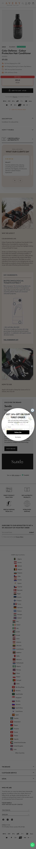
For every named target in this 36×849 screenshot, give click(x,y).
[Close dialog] (32, 410)
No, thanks (18, 437)
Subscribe (18, 432)
